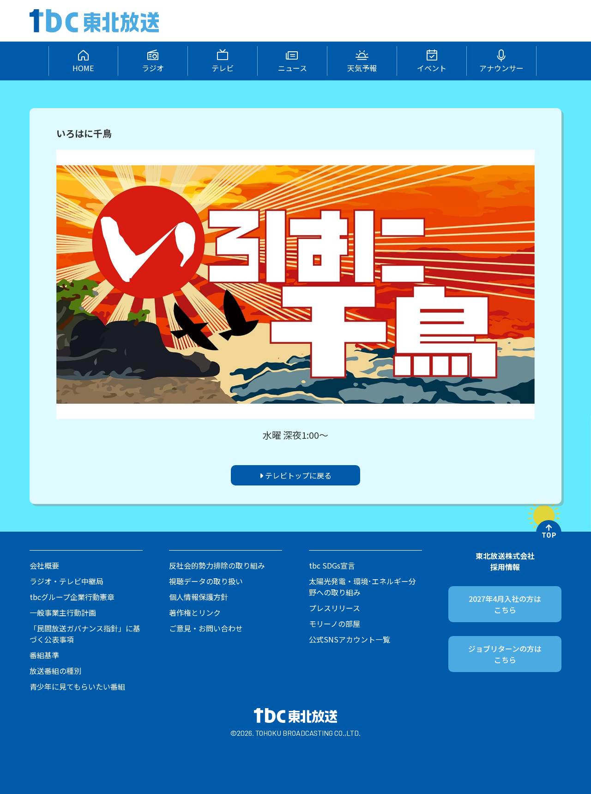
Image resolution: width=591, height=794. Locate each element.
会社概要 (44, 565)
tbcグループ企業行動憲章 (72, 596)
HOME (83, 67)
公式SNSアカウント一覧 (349, 639)
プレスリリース (334, 607)
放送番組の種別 (55, 670)
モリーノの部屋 (334, 623)
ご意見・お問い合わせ (206, 628)
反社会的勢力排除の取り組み (217, 565)
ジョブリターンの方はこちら (505, 654)
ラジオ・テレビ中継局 (66, 581)
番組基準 (44, 655)
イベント (431, 67)
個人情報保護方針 (198, 596)
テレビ (222, 67)
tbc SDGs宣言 (332, 565)
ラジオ (153, 67)
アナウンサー (501, 67)
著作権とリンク (195, 612)
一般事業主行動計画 (63, 612)
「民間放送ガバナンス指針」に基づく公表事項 (85, 634)
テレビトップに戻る (297, 475)
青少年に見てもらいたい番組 (77, 686)
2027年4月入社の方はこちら (505, 604)
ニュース (292, 67)
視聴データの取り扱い (206, 581)
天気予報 (362, 67)
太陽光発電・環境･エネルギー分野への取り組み (362, 587)
